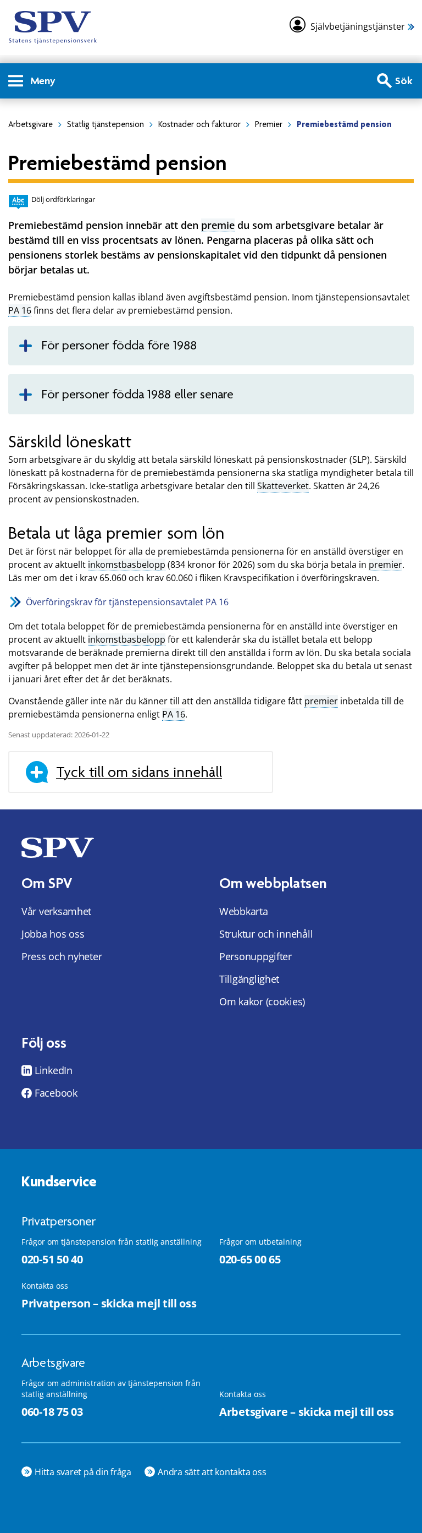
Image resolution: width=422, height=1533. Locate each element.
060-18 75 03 (51, 1411)
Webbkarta (243, 911)
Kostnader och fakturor (199, 124)
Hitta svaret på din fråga (83, 1472)
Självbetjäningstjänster (357, 26)
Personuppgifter (255, 956)
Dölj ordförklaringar (63, 199)
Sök (404, 80)
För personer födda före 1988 (119, 345)
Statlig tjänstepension (105, 124)
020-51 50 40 (51, 1259)
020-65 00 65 (249, 1259)
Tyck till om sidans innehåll (139, 772)
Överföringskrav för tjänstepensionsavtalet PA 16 (127, 602)
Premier (268, 124)
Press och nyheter (61, 956)
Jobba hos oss (53, 933)
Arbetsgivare (30, 124)
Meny (42, 80)
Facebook (56, 1092)
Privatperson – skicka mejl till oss (109, 1303)
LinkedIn (54, 1070)
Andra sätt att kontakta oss (212, 1472)
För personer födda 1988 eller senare (137, 394)
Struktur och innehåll (266, 933)
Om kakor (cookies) (262, 1001)
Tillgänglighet (249, 979)
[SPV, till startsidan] (52, 27)
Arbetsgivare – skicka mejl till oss (306, 1411)
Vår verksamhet (56, 911)
